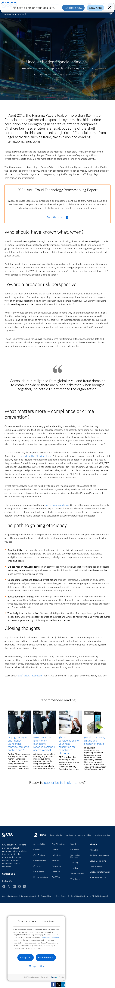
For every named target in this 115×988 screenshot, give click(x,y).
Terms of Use (46, 896)
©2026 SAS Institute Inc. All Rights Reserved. (89, 896)
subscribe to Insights (60, 782)
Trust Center (61, 896)
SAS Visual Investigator (30, 675)
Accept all (25, 957)
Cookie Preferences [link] (10, 896)
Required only (45, 957)
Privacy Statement (28, 896)
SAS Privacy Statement (49, 937)
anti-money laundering (57, 505)
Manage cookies (36, 966)
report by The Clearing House (36, 456)
